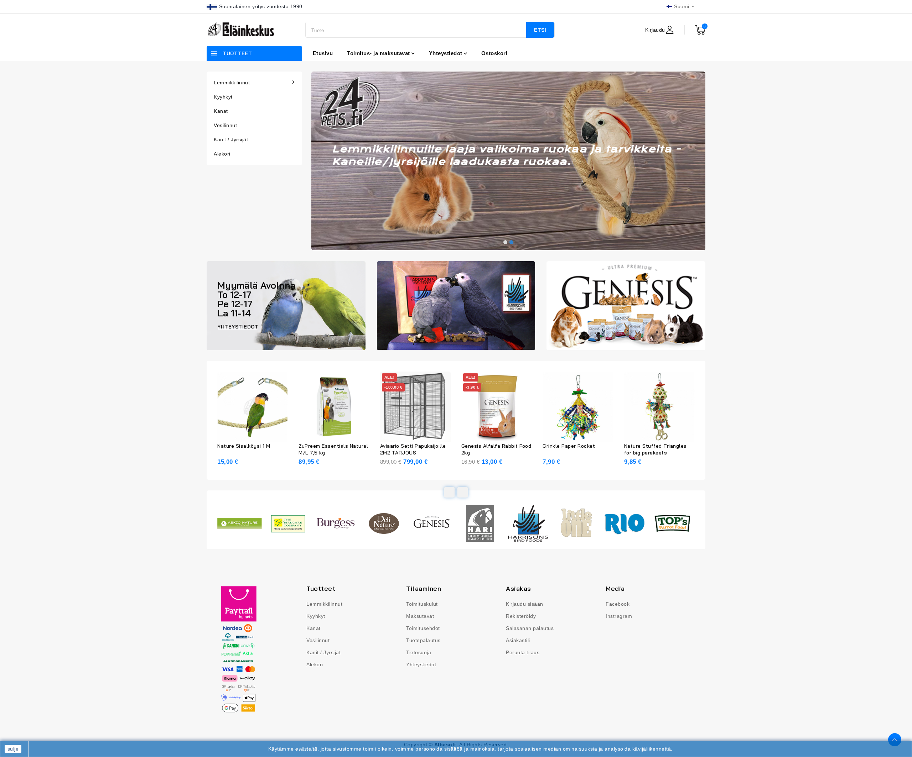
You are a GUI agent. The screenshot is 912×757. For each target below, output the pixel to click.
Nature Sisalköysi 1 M (243, 446)
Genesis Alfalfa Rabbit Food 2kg (496, 449)
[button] (505, 242)
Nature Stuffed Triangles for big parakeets (655, 449)
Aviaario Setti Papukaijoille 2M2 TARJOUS (413, 449)
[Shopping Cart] (700, 30)
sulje (13, 749)
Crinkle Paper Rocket (569, 446)
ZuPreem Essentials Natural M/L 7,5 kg (333, 449)
